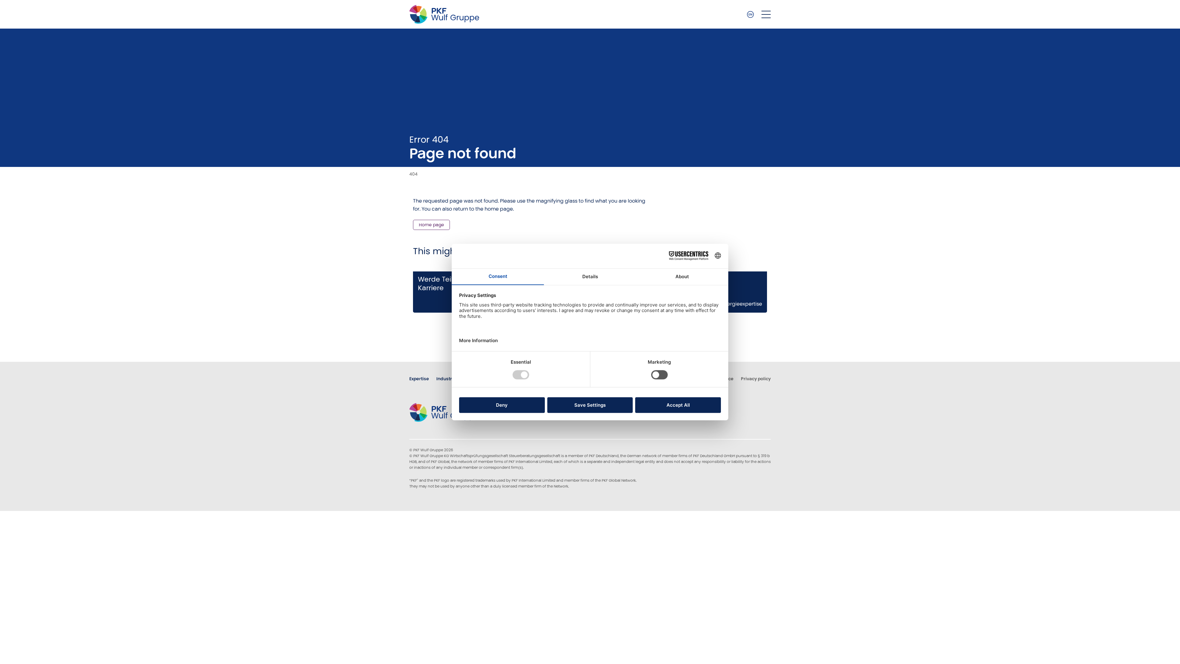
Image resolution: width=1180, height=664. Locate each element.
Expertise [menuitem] (419, 379)
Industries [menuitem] (447, 379)
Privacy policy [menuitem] (756, 379)
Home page (431, 225)
